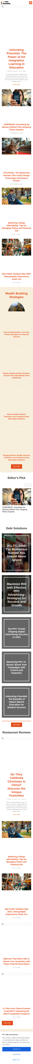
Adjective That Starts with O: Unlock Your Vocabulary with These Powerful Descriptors (16, 961)
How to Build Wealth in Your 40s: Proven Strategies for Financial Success (16, 334)
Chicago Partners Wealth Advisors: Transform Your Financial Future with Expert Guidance (16, 457)
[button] (30, 2)
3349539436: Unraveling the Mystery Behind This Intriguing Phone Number (16, 127)
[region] (16, 1047)
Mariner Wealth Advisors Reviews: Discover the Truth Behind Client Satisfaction (16, 375)
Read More (16, 84)
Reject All (16, 1060)
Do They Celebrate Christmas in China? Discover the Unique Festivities (16, 785)
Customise (16, 1054)
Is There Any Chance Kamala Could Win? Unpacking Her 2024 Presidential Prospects (16, 1011)
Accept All (16, 1049)
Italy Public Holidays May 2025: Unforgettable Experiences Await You (16, 276)
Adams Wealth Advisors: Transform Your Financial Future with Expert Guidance (16, 416)
